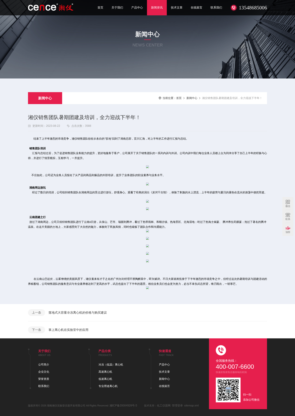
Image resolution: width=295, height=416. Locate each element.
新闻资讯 (157, 7)
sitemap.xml (191, 405)
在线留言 (196, 7)
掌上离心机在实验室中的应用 (68, 330)
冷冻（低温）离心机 (111, 364)
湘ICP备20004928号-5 (123, 405)
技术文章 (176, 7)
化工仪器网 (164, 405)
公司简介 (43, 364)
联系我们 (216, 7)
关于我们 (117, 7)
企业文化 (43, 371)
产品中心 (137, 7)
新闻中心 (45, 98)
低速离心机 (105, 378)
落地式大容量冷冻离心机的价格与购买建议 (77, 312)
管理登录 (177, 405)
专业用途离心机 (108, 386)
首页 (100, 7)
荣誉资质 (43, 378)
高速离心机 (105, 371)
